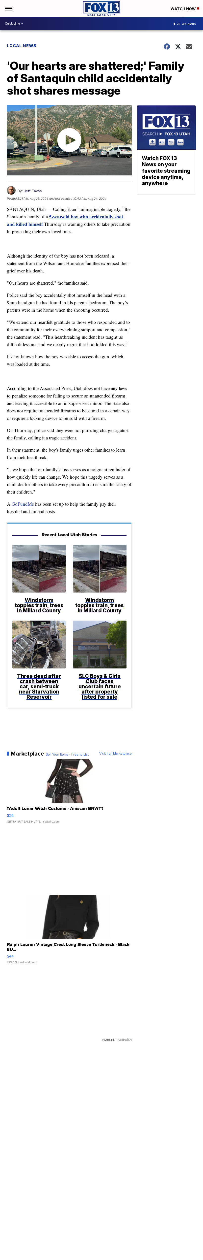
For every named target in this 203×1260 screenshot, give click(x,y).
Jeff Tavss (33, 191)
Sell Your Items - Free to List (67, 754)
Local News (21, 45)
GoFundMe (23, 504)
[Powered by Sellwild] (124, 1040)
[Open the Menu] (8, 8)
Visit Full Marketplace (115, 753)
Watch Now (184, 8)
